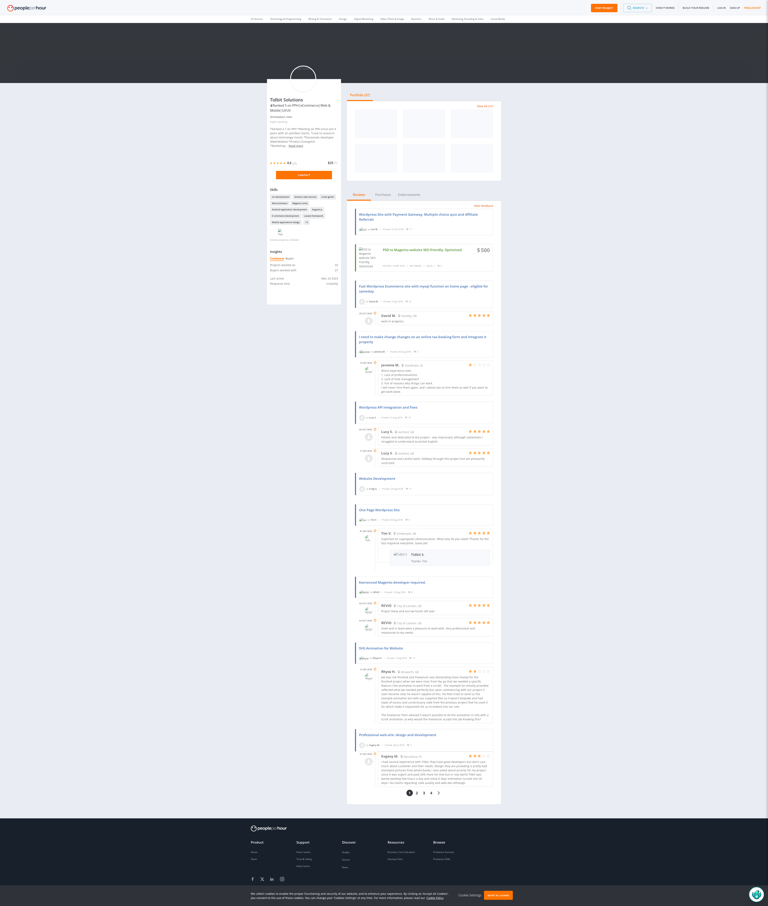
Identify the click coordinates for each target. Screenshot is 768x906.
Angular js (317, 209)
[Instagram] (282, 879)
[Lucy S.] (362, 417)
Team (254, 859)
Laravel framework (313, 215)
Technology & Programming (285, 19)
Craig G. (373, 488)
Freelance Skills (441, 859)
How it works (665, 8)
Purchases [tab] (383, 194)
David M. (373, 301)
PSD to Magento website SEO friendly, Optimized (422, 250)
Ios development (280, 196)
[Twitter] (263, 879)
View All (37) (485, 106)
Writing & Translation (320, 19)
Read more (296, 146)
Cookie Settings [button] (470, 895)
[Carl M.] (363, 229)
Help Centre (303, 866)
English (273, 121)
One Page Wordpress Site (379, 510)
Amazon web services (305, 196)
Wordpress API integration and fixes (388, 407)
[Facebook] (253, 879)
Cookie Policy (435, 898)
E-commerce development (285, 215)
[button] (637, 8)
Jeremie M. (379, 351)
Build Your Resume (696, 8)
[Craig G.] (362, 488)
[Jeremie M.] (364, 351)
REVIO (376, 592)
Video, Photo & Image (392, 19)
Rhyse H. (377, 657)
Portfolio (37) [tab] (360, 95)
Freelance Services (443, 852)
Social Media (498, 19)
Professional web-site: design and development (397, 735)
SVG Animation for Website (381, 648)
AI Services (257, 19)
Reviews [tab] (359, 194)
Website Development (377, 478)
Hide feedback (483, 206)
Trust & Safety (304, 859)
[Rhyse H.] (364, 657)
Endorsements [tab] (409, 194)
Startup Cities (395, 859)
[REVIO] (364, 592)
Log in (721, 8)
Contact (304, 175)
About (254, 852)
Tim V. (374, 519)
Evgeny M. (374, 745)
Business (416, 19)
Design (343, 19)
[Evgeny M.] (362, 745)
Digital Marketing (363, 19)
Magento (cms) (299, 203)
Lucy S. (372, 417)
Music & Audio (437, 19)
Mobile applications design (286, 222)
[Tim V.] (362, 519)
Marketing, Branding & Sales (468, 19)
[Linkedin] (272, 879)
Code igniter (327, 196)
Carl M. (374, 229)
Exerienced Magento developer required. (392, 582)
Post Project (604, 8)
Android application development (289, 209)
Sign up (735, 8)
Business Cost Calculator (401, 852)
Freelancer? (752, 8)
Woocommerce (279, 203)
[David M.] (362, 301)
